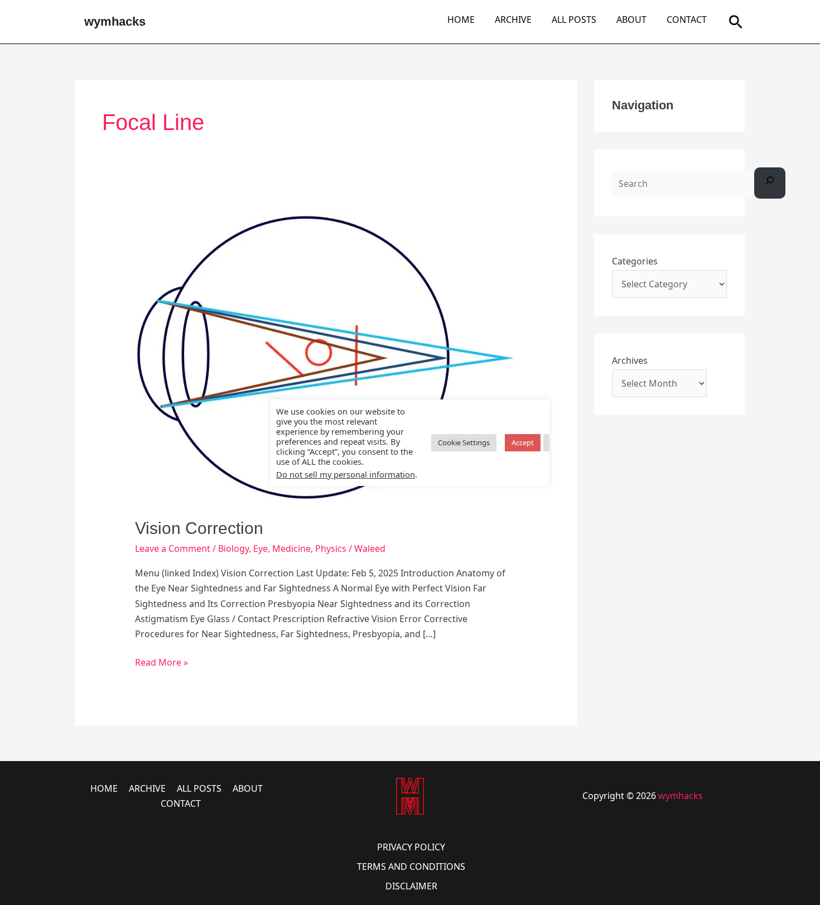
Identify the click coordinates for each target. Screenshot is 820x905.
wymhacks (115, 21)
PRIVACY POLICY (411, 847)
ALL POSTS (574, 19)
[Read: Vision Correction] (326, 358)
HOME (461, 19)
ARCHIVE (513, 19)
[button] (736, 22)
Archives (630, 360)
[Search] (769, 183)
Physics (330, 548)
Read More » (161, 661)
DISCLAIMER (411, 886)
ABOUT (631, 19)
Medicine (291, 548)
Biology (233, 548)
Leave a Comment (172, 548)
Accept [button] (523, 442)
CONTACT (687, 19)
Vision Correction (199, 528)
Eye (260, 548)
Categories (635, 261)
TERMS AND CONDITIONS (411, 866)
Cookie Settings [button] (464, 442)
